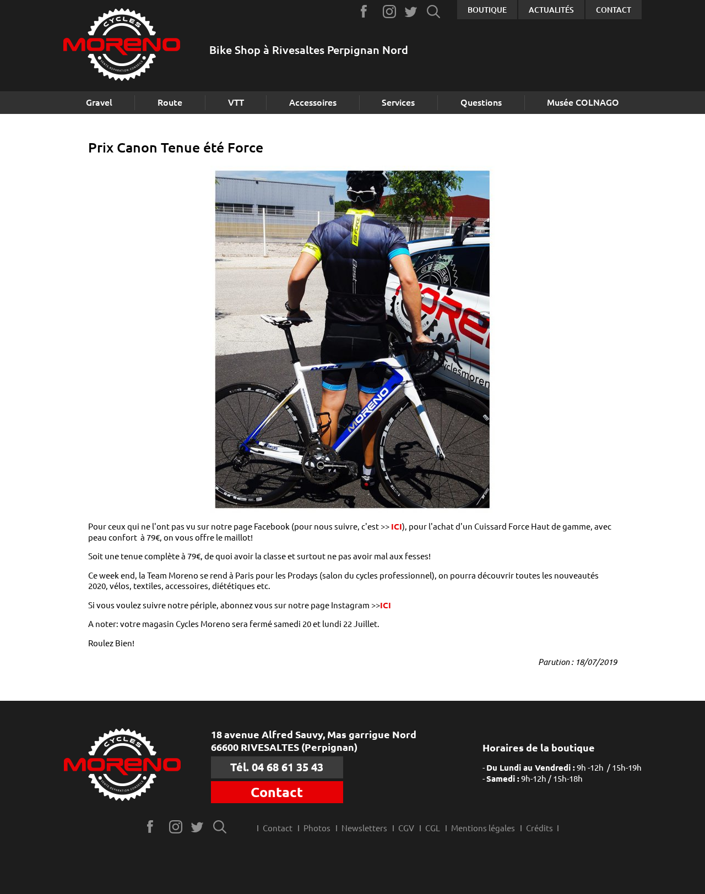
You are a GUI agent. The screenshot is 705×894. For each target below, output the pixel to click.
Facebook (368, 11)
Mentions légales (483, 828)
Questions (481, 102)
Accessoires (313, 102)
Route (170, 102)
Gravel (99, 102)
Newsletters (364, 828)
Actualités (551, 10)
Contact (613, 10)
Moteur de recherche (434, 11)
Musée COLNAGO (583, 102)
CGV (406, 828)
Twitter (412, 11)
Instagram (390, 11)
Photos (316, 828)
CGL (432, 828)
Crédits (539, 828)
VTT (236, 102)
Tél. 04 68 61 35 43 (276, 767)
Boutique (487, 10)
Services (398, 102)
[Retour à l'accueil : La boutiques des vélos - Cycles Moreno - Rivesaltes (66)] (121, 46)
